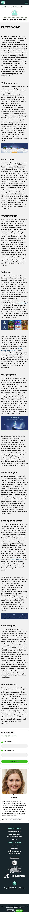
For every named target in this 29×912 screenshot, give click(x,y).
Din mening (7, 732)
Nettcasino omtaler (14, 853)
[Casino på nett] (7, 2)
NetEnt (20, 349)
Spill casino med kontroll (14, 836)
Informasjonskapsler (14, 834)
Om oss (14, 839)
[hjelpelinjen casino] (14, 876)
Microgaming (5, 351)
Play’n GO (14, 351)
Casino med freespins (14, 851)
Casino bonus (14, 846)
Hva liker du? (8, 742)
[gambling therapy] (14, 870)
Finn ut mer (10, 910)
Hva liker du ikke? (9, 751)
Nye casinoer (14, 848)
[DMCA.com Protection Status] (14, 858)
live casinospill (22, 303)
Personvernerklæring (14, 831)
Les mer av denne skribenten (11, 819)
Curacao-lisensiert (16, 559)
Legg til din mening (14, 761)
